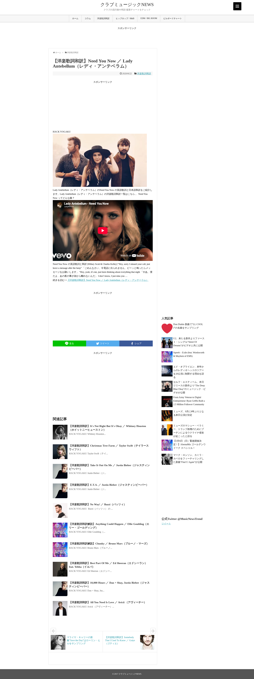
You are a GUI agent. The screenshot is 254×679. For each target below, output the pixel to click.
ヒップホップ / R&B (125, 18)
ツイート (166, 523)
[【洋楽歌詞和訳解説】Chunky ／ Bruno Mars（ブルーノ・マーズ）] (60, 549)
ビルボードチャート (172, 18)
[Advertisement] (127, 36)
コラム (88, 18)
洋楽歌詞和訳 (103, 18)
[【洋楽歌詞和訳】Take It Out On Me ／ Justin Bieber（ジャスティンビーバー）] (60, 471)
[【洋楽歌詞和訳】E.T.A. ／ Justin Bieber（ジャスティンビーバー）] (60, 490)
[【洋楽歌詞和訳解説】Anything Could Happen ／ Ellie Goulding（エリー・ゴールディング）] (60, 530)
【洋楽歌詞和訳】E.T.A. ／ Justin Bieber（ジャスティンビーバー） (109, 484)
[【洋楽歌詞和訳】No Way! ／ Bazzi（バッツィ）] (60, 510)
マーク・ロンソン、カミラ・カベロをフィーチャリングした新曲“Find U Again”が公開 (188, 458)
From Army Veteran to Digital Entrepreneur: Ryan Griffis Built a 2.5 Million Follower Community (189, 401)
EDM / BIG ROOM (149, 18)
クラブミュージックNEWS (127, 4)
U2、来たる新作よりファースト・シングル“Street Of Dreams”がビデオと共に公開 (188, 342)
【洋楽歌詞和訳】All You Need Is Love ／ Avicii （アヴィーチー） (107, 602)
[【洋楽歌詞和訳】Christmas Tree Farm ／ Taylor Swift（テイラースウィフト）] (60, 451)
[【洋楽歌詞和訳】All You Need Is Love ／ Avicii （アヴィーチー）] (60, 608)
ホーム (75, 18)
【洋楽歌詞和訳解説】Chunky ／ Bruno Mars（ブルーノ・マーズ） (109, 543)
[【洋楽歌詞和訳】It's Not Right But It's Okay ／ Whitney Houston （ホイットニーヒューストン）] (60, 432)
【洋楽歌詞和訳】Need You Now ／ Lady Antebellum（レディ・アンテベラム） (107, 280)
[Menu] (237, 6)
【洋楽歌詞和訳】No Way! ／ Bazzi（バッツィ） (97, 504)
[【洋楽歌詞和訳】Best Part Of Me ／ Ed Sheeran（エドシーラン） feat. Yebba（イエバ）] (60, 569)
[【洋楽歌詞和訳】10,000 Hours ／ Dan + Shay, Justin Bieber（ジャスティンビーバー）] (60, 588)
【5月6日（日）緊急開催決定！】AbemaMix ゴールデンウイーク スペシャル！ (189, 444)
